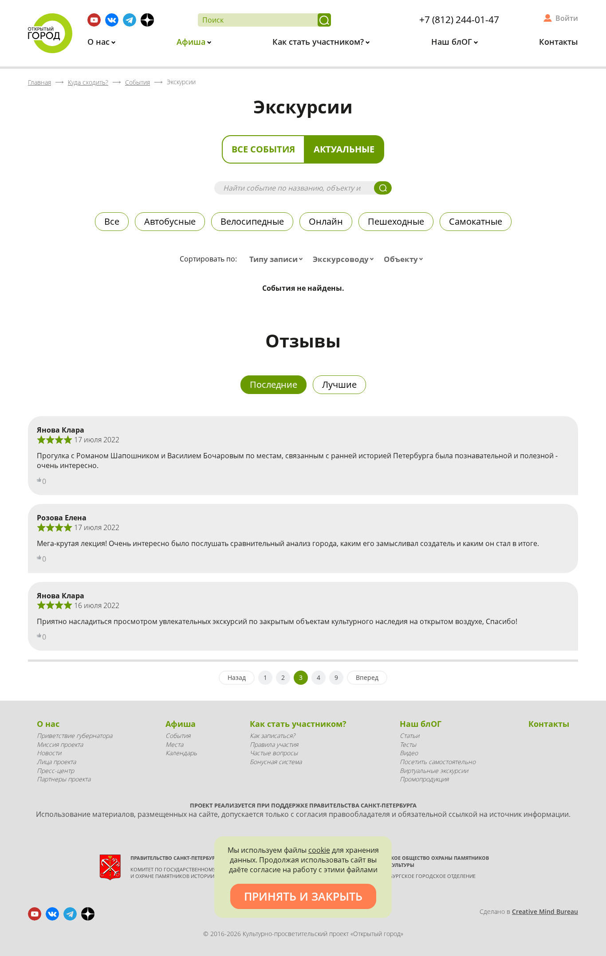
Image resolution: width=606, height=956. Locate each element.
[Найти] (324, 20)
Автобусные (170, 221)
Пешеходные (396, 221)
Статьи (409, 735)
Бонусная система (276, 761)
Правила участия (274, 744)
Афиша (192, 41)
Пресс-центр (55, 770)
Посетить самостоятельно (438, 761)
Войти (566, 18)
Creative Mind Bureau (545, 911)
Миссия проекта (60, 744)
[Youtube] (94, 20)
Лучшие (339, 384)
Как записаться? (272, 735)
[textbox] (278, 259)
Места (174, 744)
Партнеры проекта (64, 779)
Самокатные (475, 221)
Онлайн (326, 221)
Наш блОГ (452, 41)
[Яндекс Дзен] (147, 20)
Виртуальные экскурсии (434, 770)
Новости (49, 753)
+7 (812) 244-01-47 (459, 19)
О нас (99, 41)
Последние (273, 384)
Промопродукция (424, 779)
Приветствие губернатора (74, 735)
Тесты (408, 744)
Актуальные (344, 149)
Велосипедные (252, 221)
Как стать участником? (319, 41)
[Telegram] (129, 20)
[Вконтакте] (111, 20)
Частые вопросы (274, 753)
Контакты (558, 41)
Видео (409, 753)
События (177, 735)
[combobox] (278, 259)
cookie (319, 850)
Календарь (181, 753)
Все (111, 221)
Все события (263, 149)
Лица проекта (56, 761)
